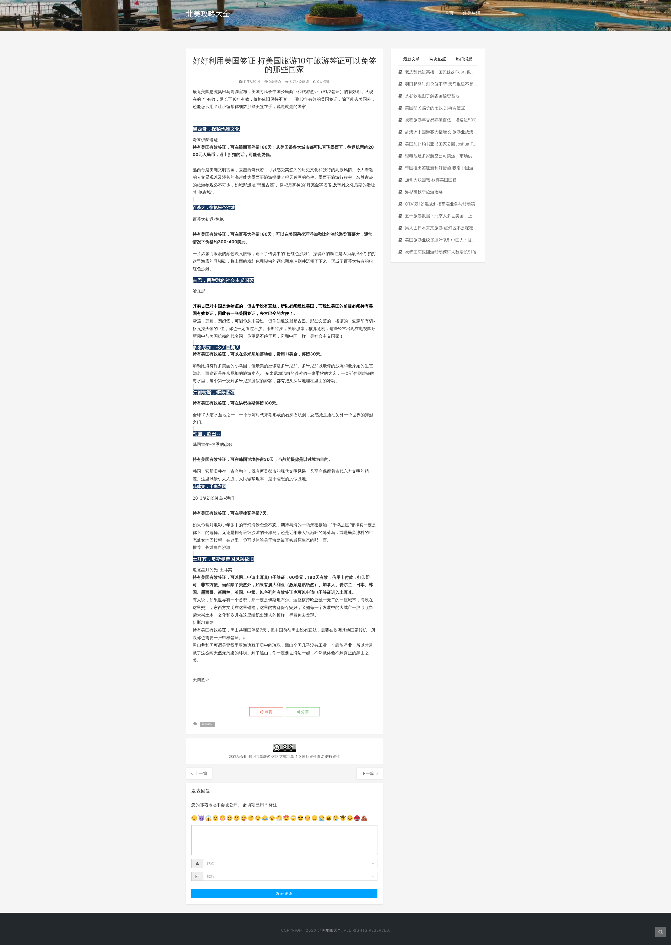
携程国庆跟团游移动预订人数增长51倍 (440, 252)
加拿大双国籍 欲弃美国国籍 (430, 179)
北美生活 (471, 13)
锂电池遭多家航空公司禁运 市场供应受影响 (440, 155)
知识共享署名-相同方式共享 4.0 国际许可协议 (286, 756)
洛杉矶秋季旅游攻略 (423, 192)
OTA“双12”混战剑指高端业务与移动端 (439, 204)
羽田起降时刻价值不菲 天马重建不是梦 (440, 84)
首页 (449, 13)
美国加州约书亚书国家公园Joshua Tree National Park (440, 144)
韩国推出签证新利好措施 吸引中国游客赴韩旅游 (440, 167)
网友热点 (437, 58)
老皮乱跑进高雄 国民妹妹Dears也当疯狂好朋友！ (440, 71)
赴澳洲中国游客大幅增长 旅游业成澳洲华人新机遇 (440, 131)
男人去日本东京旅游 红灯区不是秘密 (438, 227)
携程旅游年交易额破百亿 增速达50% (440, 119)
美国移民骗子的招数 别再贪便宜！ (436, 107)
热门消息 (464, 58)
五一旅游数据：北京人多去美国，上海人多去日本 (440, 215)
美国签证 (207, 724)
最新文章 (411, 58)
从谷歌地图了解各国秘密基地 (431, 95)
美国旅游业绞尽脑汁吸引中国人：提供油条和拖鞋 (440, 239)
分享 (304, 712)
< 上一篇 (199, 773)
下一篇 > (369, 773)
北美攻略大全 (208, 13)
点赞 (267, 712)
